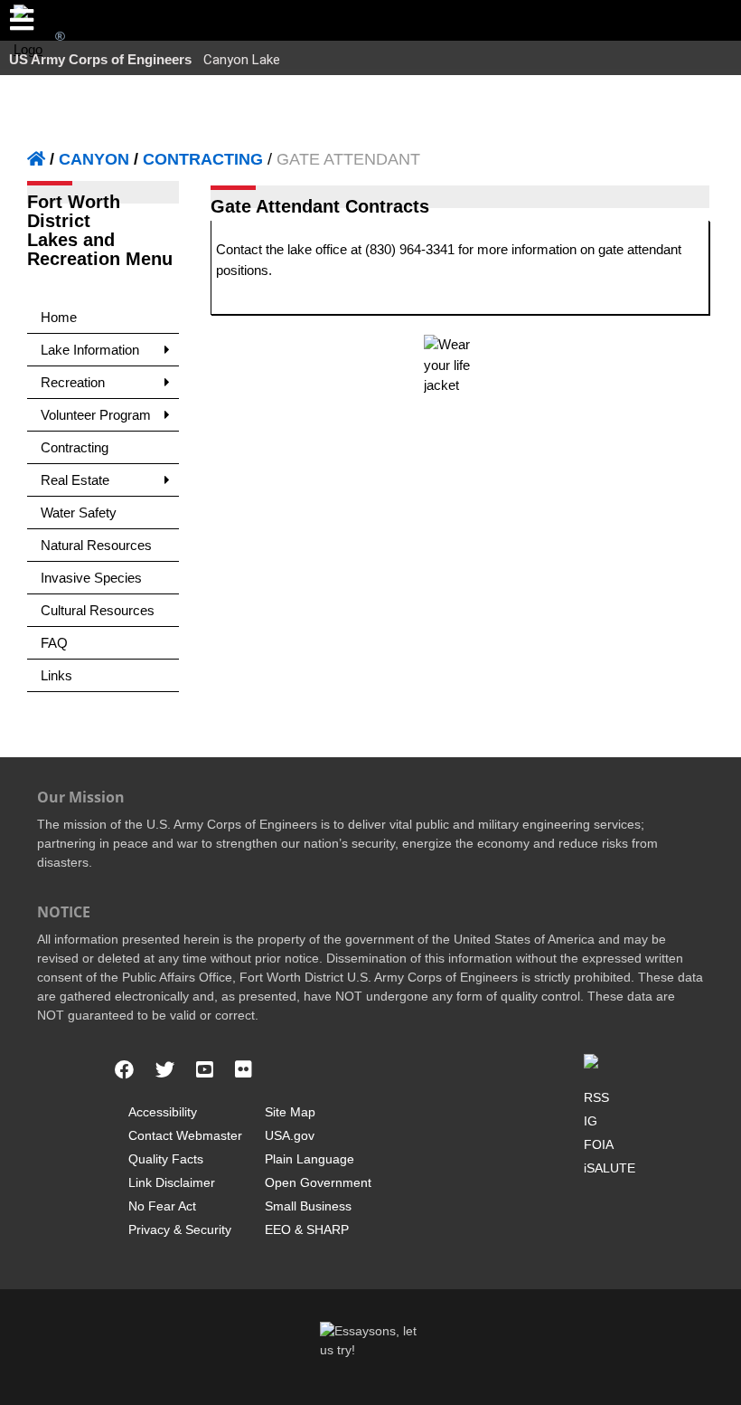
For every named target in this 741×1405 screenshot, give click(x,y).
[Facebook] (124, 1070)
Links (56, 675)
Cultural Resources (98, 610)
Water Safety (79, 512)
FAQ (54, 642)
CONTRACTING (203, 159)
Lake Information (90, 349)
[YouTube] (204, 1070)
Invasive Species (91, 577)
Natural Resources (96, 545)
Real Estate (75, 480)
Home (59, 317)
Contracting (74, 447)
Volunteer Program (96, 414)
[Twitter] (164, 1070)
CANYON (94, 159)
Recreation (73, 382)
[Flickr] (243, 1070)
